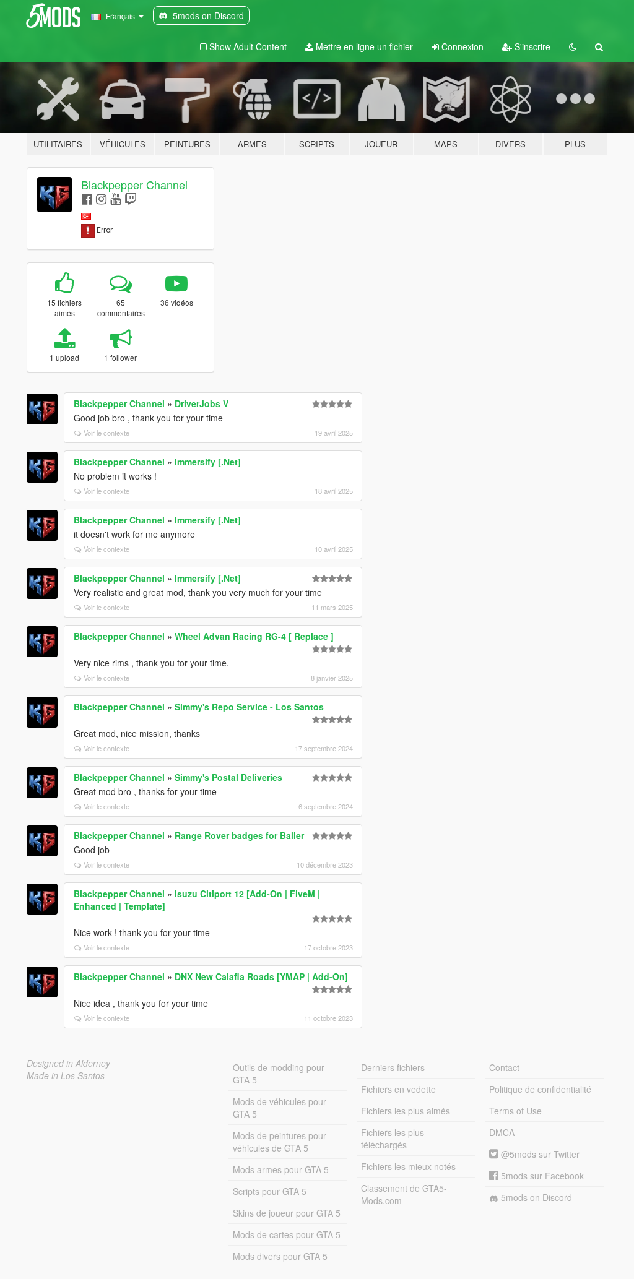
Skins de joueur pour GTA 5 (287, 1213)
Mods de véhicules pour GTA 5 (279, 1107)
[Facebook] (87, 198)
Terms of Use (515, 1111)
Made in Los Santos (66, 1075)
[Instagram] (101, 198)
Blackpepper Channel (134, 184)
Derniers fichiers (393, 1067)
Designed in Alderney (68, 1063)
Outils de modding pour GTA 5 (278, 1073)
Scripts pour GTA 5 (269, 1191)
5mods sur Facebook (541, 1175)
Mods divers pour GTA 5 (280, 1256)
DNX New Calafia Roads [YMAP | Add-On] (261, 976)
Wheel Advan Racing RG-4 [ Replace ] (254, 636)
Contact (504, 1067)
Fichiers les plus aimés (405, 1111)
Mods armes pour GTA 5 (281, 1169)
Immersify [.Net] (208, 461)
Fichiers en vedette (398, 1089)
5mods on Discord (535, 1197)
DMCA (502, 1132)
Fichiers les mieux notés (408, 1166)
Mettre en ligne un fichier (363, 46)
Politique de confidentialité (540, 1089)
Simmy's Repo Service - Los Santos (249, 706)
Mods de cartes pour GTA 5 (287, 1234)
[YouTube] (115, 198)
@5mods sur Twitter (539, 1154)
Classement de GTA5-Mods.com (404, 1194)
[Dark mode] (573, 46)
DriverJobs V (201, 403)
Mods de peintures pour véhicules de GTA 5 (279, 1141)
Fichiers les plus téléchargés (392, 1138)
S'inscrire (531, 46)
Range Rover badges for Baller (239, 835)
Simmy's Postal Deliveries (228, 777)
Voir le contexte (106, 432)
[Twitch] (130, 198)
